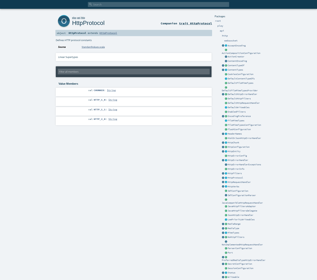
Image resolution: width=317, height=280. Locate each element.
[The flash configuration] (226, 129)
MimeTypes (233, 232)
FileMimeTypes (236, 120)
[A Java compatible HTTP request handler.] (226, 199)
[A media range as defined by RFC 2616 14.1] (226, 224)
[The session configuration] (226, 268)
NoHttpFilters (236, 237)
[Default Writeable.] (226, 107)
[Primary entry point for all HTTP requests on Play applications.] (226, 182)
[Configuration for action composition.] (226, 50)
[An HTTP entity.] (226, 151)
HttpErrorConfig (237, 155)
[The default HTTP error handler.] (226, 94)
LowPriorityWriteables (241, 219)
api (78, 17)
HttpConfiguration (238, 147)
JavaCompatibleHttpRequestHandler (242, 203)
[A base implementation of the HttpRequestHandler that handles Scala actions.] (226, 103)
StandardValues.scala (93, 47)
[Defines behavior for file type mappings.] (226, 120)
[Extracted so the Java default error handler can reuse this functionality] (226, 164)
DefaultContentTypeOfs (241, 78)
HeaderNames (235, 133)
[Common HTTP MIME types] (223, 232)
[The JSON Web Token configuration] (226, 191)
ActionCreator (236, 56)
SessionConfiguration (240, 268)
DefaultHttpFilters (239, 98)
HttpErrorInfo (236, 169)
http (83, 17)
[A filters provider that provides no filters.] (226, 237)
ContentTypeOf (236, 65)
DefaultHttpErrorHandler (242, 94)
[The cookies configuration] (226, 74)
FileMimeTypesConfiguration (244, 125)
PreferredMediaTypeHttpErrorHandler (243, 260)
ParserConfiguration (240, 248)
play (74, 17)
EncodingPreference (239, 116)
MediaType (233, 228)
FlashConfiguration (239, 129)
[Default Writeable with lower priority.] (226, 219)
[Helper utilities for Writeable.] (223, 277)
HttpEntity (234, 151)
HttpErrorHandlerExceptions (244, 164)
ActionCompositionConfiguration (241, 53)
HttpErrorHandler (238, 160)
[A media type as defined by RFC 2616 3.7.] (226, 228)
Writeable (233, 277)
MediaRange (234, 224)
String (111, 90)
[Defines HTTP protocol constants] (223, 177)
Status (231, 272)
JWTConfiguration (238, 191)
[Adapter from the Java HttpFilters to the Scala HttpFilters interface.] (226, 206)
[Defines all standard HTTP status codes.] (226, 272)
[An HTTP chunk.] (226, 142)
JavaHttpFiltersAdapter (242, 206)
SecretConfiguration (240, 264)
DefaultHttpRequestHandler (244, 103)
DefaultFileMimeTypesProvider (240, 90)
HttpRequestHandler (239, 182)
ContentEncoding (237, 61)
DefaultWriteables (238, 107)
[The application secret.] (226, 264)
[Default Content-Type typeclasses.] (223, 65)
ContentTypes (235, 70)
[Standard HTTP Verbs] (223, 186)
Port (230, 252)
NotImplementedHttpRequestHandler (242, 244)
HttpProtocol (235, 177)
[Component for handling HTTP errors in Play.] (226, 160)
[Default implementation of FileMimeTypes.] (226, 83)
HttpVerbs (233, 186)
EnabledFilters (237, 111)
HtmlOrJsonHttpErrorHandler (244, 138)
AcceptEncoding (237, 45)
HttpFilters (235, 173)
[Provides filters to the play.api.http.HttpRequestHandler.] (226, 173)
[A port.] (226, 252)
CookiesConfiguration (240, 74)
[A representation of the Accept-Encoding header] (226, 45)
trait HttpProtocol (195, 23)
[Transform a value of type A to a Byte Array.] (226, 277)
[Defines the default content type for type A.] (226, 65)
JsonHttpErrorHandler (240, 215)
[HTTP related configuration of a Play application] (226, 147)
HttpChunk (233, 142)
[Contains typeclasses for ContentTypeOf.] (226, 78)
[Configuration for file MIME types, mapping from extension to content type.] (226, 125)
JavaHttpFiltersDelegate (242, 210)
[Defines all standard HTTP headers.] (223, 133)
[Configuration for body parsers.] (226, 248)
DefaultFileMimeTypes (240, 83)
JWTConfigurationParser (242, 195)
